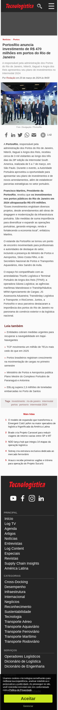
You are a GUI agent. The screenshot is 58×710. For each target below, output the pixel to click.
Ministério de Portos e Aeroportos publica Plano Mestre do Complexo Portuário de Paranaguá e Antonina (28, 376)
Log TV (10, 524)
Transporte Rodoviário (22, 641)
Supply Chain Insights (22, 563)
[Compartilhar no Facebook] (6, 135)
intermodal (47, 401)
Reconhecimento (18, 607)
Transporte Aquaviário (22, 626)
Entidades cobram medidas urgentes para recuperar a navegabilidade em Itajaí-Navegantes (29, 336)
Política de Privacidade (20, 690)
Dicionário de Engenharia (24, 666)
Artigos (10, 533)
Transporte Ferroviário (22, 631)
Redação (10, 78)
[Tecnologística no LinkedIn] (41, 498)
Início (9, 519)
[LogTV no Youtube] (13, 498)
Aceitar (28, 698)
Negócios (12, 602)
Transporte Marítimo (20, 636)
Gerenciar (28, 706)
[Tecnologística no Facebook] (22, 498)
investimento (18, 401)
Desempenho (15, 587)
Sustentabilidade (18, 612)
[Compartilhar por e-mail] (33, 135)
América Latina (16, 568)
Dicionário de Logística (23, 661)
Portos (16, 39)
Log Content (14, 548)
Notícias (7, 39)
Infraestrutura (15, 592)
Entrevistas (13, 543)
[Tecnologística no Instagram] (32, 498)
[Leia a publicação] (43, 135)
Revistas (11, 558)
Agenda (11, 529)
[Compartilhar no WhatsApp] (26, 135)
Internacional (15, 597)
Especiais (12, 553)
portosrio (24, 404)
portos (14, 404)
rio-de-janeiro (34, 401)
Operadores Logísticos (22, 656)
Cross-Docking (16, 582)
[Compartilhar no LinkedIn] (13, 135)
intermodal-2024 (38, 404)
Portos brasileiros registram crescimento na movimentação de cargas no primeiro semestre (28, 361)
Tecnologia (13, 617)
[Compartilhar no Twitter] (20, 135)
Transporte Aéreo (18, 622)
